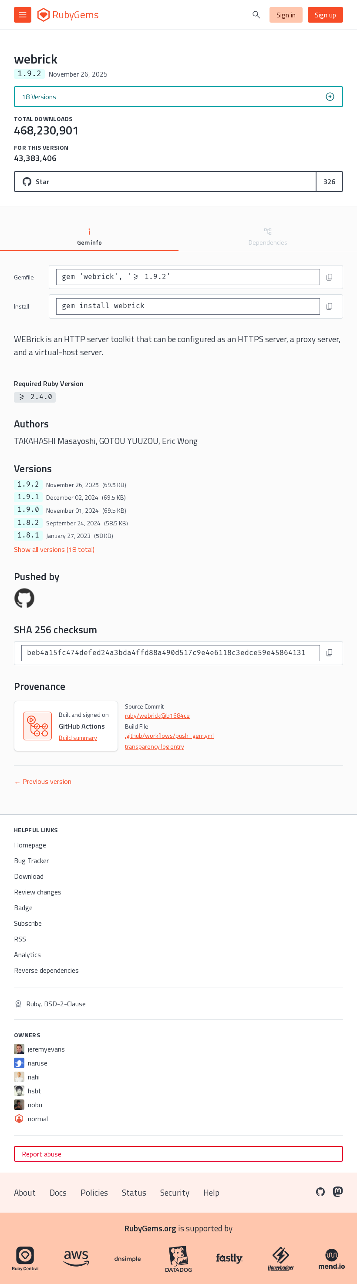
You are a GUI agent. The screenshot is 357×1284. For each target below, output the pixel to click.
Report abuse (41, 1154)
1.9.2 (28, 484)
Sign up (325, 15)
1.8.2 (28, 522)
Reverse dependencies (46, 970)
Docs (58, 1192)
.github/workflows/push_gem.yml (169, 735)
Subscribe (28, 923)
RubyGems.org (150, 1228)
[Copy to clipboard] (329, 277)
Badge (23, 907)
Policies (94, 1192)
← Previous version (42, 781)
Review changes (37, 892)
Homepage (30, 845)
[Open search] (256, 15)
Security (174, 1192)
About (25, 1192)
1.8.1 (28, 535)
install (21, 306)
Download (29, 876)
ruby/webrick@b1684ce (157, 715)
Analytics (27, 954)
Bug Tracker (31, 860)
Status (134, 1192)
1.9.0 (28, 509)
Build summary (78, 737)
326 (329, 181)
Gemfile (24, 277)
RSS (20, 939)
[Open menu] (22, 15)
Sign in (286, 15)
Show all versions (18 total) (54, 549)
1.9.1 (28, 497)
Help (211, 1192)
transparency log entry (154, 746)
